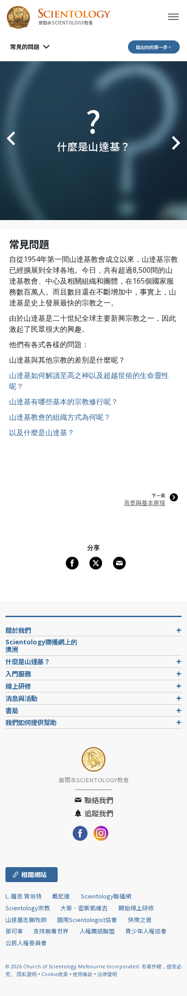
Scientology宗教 (27, 907)
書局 (11, 710)
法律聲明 (107, 974)
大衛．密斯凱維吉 (84, 907)
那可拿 (15, 931)
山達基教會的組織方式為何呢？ (60, 417)
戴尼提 (61, 896)
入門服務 (18, 673)
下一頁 (158, 495)
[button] (9, 140)
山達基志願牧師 (26, 919)
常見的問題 (24, 46)
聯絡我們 (98, 800)
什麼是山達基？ (27, 661)
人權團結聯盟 (97, 931)
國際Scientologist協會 (87, 919)
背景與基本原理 (144, 502)
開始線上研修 (136, 907)
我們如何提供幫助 (30, 722)
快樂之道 (140, 919)
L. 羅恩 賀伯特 (23, 896)
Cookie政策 (54, 974)
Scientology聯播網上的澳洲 (41, 645)
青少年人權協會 (146, 931)
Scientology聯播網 (106, 896)
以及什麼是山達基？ (41, 432)
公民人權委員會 (26, 942)
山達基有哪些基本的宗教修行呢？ (63, 402)
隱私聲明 (27, 974)
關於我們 (18, 630)
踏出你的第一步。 (154, 47)
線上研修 (18, 686)
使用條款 (83, 974)
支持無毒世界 (51, 931)
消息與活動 (21, 698)
